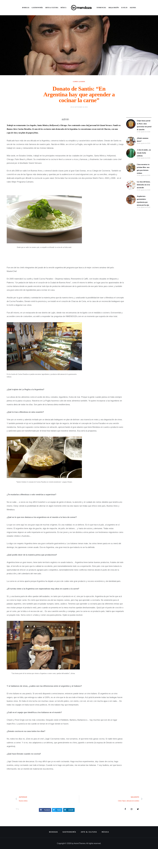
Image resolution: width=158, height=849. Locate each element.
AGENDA (133, 7)
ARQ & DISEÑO (113, 7)
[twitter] (138, 809)
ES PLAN (124, 7)
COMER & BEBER (79, 81)
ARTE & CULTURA (51, 7)
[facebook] (125, 809)
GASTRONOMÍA (37, 7)
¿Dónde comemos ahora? (142, 139)
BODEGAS (25, 7)
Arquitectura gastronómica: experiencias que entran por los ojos (143, 200)
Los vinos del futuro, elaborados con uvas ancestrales (143, 184)
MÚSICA (63, 7)
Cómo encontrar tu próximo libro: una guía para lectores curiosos (143, 169)
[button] (45, 810)
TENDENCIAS (101, 7)
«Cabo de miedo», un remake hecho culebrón (144, 153)
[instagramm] (132, 809)
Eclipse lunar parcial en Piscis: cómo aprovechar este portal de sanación (144, 125)
